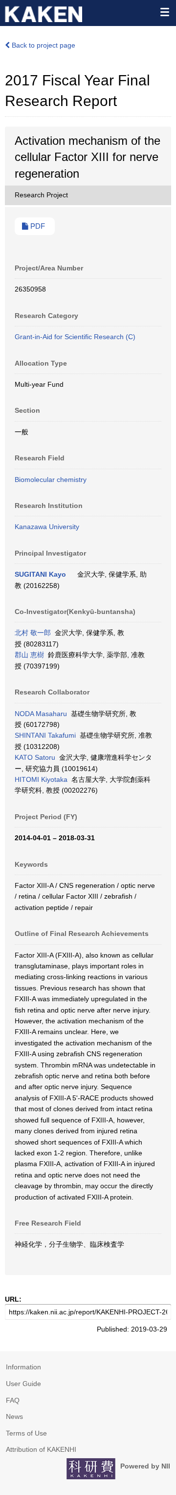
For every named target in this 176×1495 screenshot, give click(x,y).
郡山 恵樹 (29, 655)
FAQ (13, 1400)
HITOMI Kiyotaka (41, 779)
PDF (36, 226)
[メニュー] (164, 12)
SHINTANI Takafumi (45, 735)
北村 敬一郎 (33, 633)
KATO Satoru (35, 757)
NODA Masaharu (41, 714)
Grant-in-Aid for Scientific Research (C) (75, 337)
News (14, 1416)
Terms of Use (26, 1433)
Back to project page (42, 45)
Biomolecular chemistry (51, 479)
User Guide (23, 1384)
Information (23, 1367)
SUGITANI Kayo (40, 574)
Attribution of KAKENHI (41, 1449)
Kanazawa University (47, 527)
